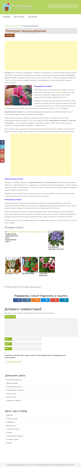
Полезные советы (13, 429)
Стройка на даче (13, 439)
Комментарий (10, 317)
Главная (6, 17)
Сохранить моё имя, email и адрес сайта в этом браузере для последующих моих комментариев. (35, 356)
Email (7, 344)
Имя (7, 339)
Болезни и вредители (14, 380)
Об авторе (32, 17)
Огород (9, 432)
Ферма (9, 443)
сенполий (58, 92)
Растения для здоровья (15, 436)
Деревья (10, 415)
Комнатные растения (14, 386)
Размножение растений (15, 390)
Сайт (7, 349)
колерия (26, 287)
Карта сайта (19, 17)
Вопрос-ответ (11, 397)
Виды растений (12, 383)
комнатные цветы (35, 287)
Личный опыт (16, 26)
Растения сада (12, 418)
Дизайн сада (11, 425)
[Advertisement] (41, 55)
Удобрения (11, 422)
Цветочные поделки (14, 400)
